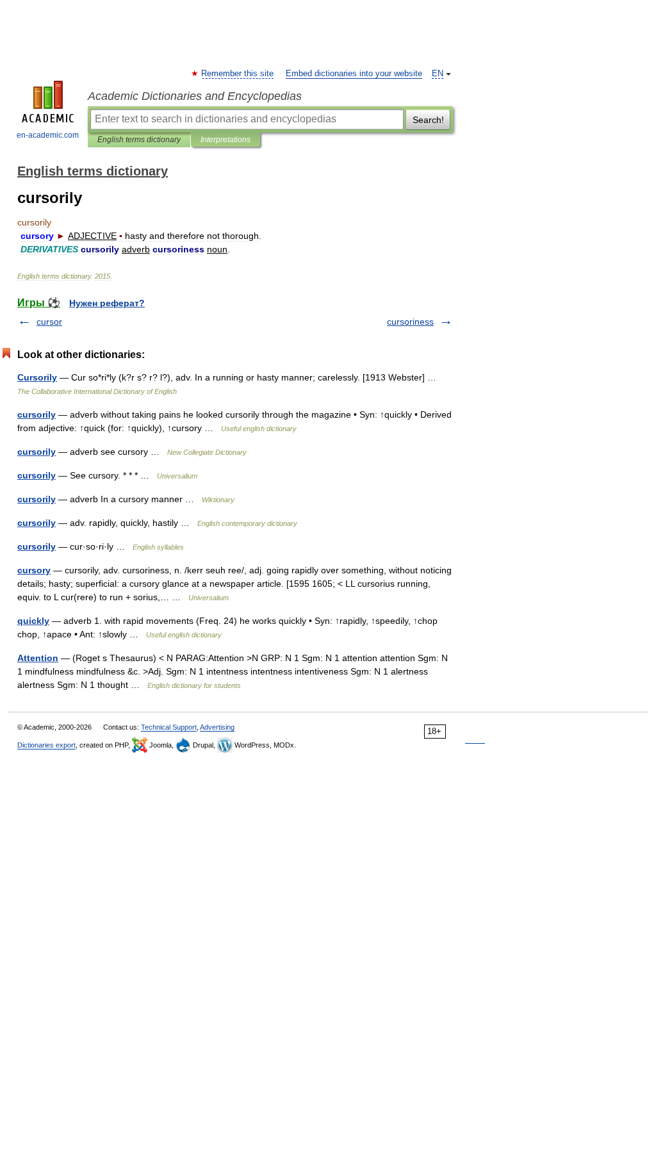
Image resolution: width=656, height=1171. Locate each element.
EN (437, 73)
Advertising (217, 727)
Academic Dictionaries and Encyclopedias (195, 96)
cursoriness (410, 321)
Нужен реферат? (107, 303)
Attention (37, 658)
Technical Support (169, 727)
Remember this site (238, 73)
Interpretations (225, 139)
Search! (428, 120)
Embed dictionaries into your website (354, 73)
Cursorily (37, 377)
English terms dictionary (139, 139)
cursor (49, 321)
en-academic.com (48, 135)
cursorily (36, 414)
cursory (34, 570)
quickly (33, 621)
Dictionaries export (46, 745)
